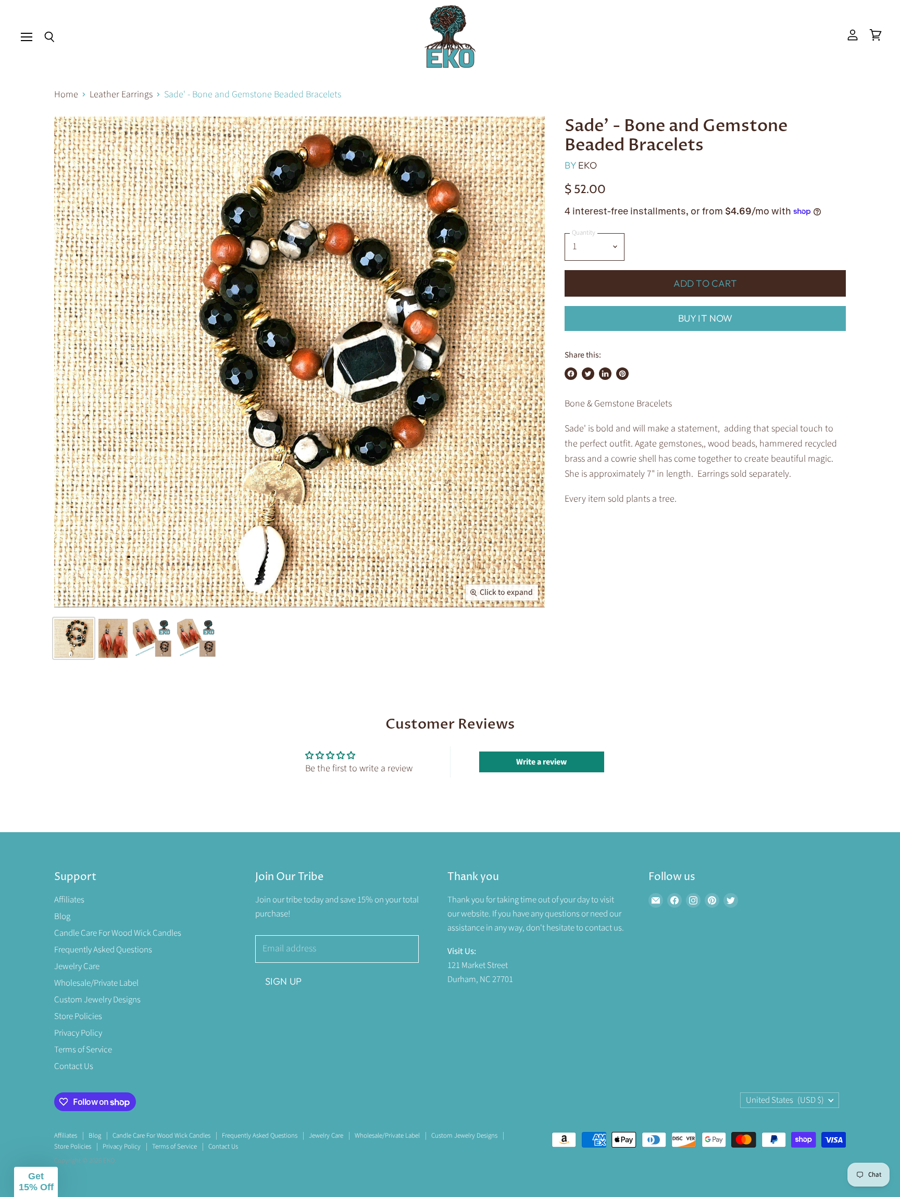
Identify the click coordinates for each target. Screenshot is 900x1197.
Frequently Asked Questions (103, 950)
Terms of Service (83, 1049)
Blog (62, 916)
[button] (36, 1182)
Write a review (541, 762)
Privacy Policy (78, 1033)
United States (785, 1100)
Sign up (283, 981)
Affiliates (69, 900)
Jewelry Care (76, 966)
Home (66, 95)
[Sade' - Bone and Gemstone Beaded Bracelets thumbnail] (73, 638)
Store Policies (78, 1016)
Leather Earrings (121, 95)
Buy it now (705, 318)
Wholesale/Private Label (96, 983)
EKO (587, 165)
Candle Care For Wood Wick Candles (117, 933)
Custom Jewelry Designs (97, 1000)
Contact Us (73, 1066)
